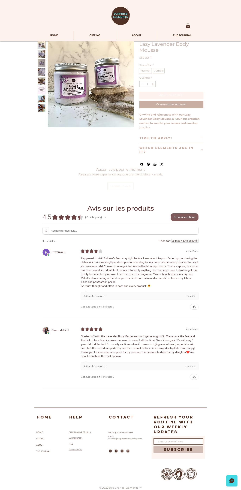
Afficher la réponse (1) (95, 296)
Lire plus (144, 127)
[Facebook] (116, 451)
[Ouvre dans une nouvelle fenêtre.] (48, 254)
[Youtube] (122, 451)
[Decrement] (142, 84)
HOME (39, 432)
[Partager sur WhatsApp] (155, 164)
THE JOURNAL (43, 451)
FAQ (71, 444)
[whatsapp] (127, 451)
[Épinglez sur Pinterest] (148, 164)
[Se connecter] (173, 26)
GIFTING (40, 438)
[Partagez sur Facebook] (142, 164)
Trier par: (165, 241)
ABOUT (39, 445)
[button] (188, 25)
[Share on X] (162, 164)
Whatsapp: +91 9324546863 (120, 432)
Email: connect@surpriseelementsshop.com (125, 437)
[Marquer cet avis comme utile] (194, 307)
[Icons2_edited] (110, 451)
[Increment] (153, 84)
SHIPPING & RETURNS (80, 432)
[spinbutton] (147, 84)
